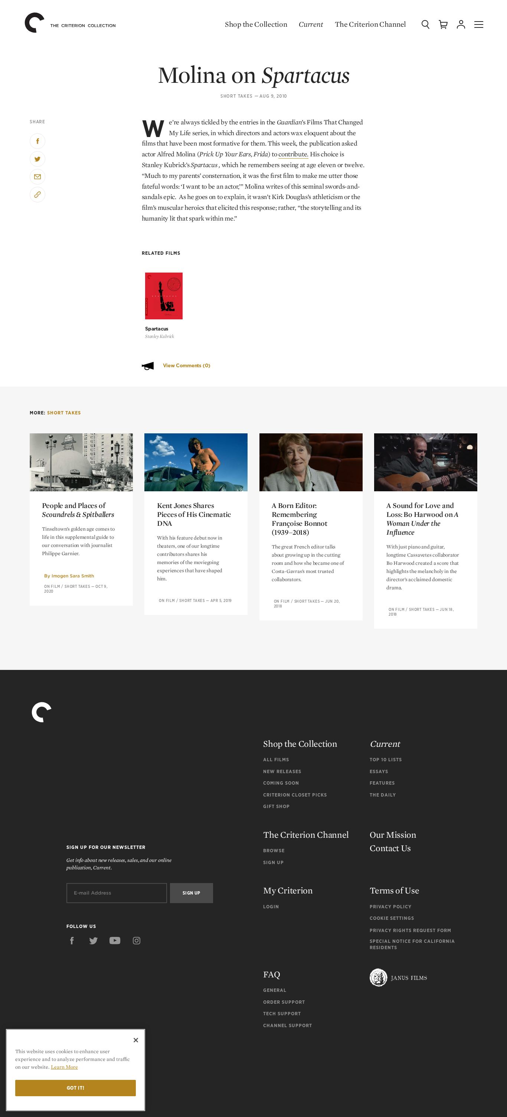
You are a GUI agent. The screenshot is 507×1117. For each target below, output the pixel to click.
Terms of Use (394, 890)
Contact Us (390, 848)
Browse (274, 850)
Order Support (284, 1002)
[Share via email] (37, 177)
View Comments (186, 365)
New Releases (282, 771)
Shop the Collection (256, 24)
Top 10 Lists (386, 759)
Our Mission (393, 834)
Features (382, 783)
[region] (75, 1070)
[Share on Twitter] (37, 159)
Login (271, 906)
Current (311, 24)
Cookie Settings (392, 918)
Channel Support (287, 1025)
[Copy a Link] (37, 194)
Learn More (64, 1067)
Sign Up (273, 862)
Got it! (76, 1088)
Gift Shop (276, 806)
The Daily (383, 795)
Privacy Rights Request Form (410, 930)
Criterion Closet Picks (295, 795)
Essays (379, 771)
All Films (276, 759)
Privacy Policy (391, 906)
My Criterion (288, 890)
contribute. (293, 154)
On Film (52, 586)
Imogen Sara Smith (73, 576)
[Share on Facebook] (37, 141)
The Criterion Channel (370, 24)
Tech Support (282, 1013)
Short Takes (236, 96)
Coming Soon (281, 783)
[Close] (136, 1040)
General (275, 990)
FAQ (271, 974)
